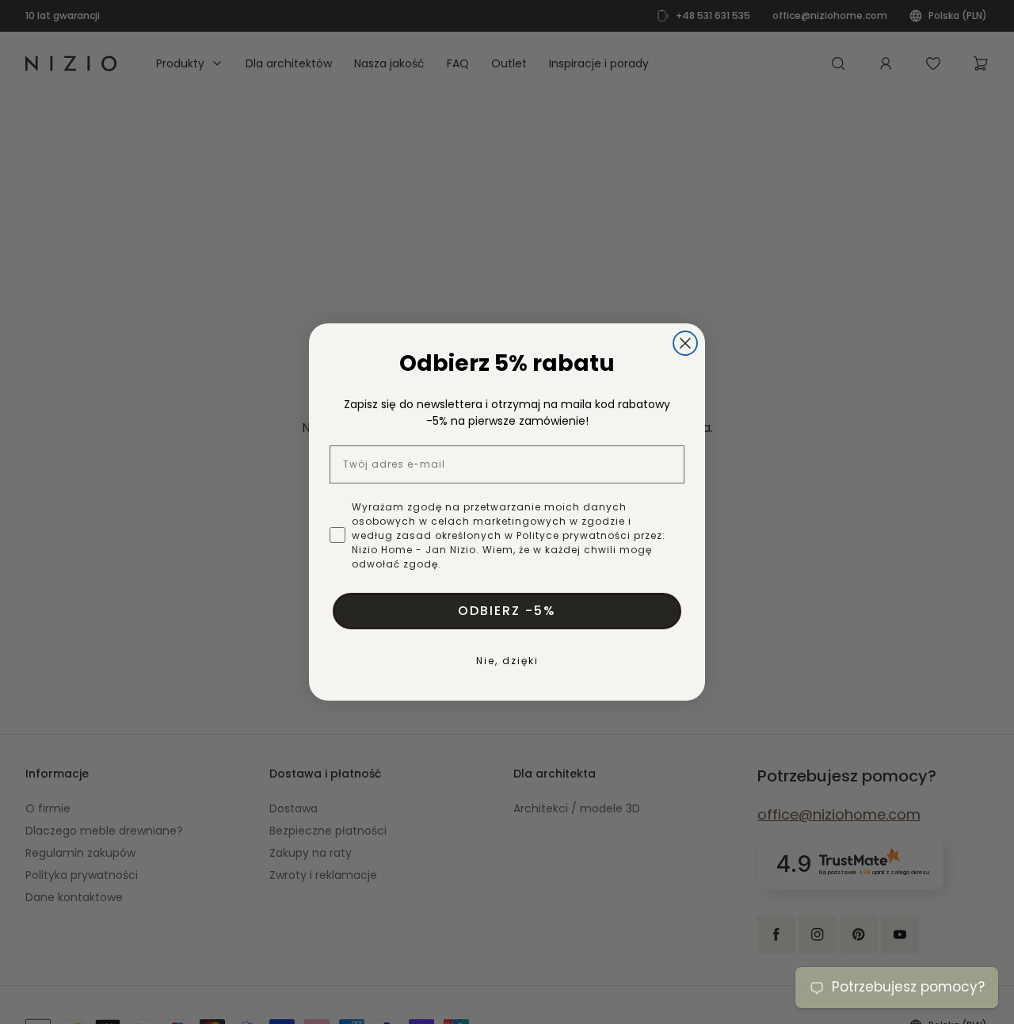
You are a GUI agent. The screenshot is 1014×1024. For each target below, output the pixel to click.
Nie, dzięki (507, 660)
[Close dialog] (685, 343)
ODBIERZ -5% (507, 611)
